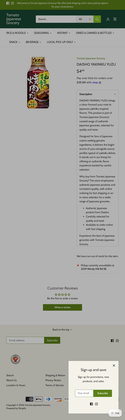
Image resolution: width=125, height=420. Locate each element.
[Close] (114, 365)
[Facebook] (91, 404)
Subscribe (102, 393)
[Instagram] (96, 404)
